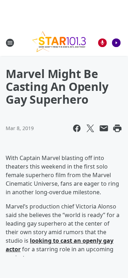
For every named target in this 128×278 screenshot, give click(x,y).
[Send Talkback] (102, 42)
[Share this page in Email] (104, 128)
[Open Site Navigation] (10, 42)
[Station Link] (59, 42)
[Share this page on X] (90, 128)
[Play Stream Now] (116, 42)
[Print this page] (117, 128)
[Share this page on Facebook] (77, 128)
